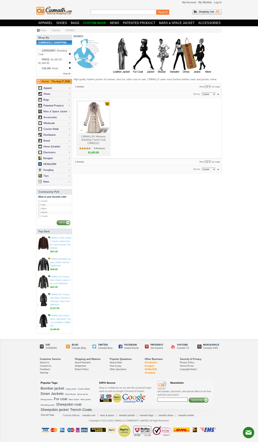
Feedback (45, 369)
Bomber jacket (52, 388)
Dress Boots (70, 394)
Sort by (196, 94)
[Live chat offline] (248, 432)
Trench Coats (81, 410)
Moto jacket (86, 399)
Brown (44, 212)
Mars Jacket (74, 399)
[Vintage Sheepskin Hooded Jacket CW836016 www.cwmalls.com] (43, 242)
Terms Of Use (187, 366)
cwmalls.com (88, 415)
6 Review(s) (99, 148)
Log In (218, 2)
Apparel (45, 23)
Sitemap (44, 372)
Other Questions (118, 369)
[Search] (162, 12)
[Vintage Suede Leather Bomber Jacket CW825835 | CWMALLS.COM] (43, 263)
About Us (44, 362)
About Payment (82, 362)
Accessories (209, 23)
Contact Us (45, 366)
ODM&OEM (151, 369)
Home (43, 30)
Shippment (80, 366)
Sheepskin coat (68, 404)
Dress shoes (82, 394)
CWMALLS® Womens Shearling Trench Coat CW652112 (93, 140)
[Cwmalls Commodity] (54, 11)
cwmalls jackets (127, 415)
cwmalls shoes (165, 415)
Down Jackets (52, 394)
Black (44, 208)
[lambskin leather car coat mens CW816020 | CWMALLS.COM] (43, 302)
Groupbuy (150, 372)
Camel (44, 216)
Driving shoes (46, 399)
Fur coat (60, 399)
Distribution (151, 362)
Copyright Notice (188, 369)
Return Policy (82, 369)
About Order (116, 362)
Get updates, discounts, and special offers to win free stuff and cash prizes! (184, 393)
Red (43, 205)
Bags (75, 23)
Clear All (66, 73)
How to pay (115, 366)
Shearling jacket (48, 405)
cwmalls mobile (186, 415)
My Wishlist (205, 2)
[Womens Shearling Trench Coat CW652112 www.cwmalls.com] (93, 117)
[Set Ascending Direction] (218, 94)
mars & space (107, 415)
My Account (189, 2)
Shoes (61, 23)
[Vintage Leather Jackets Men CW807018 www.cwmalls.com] (43, 284)
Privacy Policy (187, 362)
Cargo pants (71, 389)
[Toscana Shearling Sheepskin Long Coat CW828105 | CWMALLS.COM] (43, 320)
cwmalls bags (147, 415)
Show (201, 86)
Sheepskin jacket (55, 410)
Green (44, 201)
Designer (149, 366)
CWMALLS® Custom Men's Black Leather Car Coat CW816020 (60, 300)
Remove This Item (70, 54)
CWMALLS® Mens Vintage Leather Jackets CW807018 (60, 282)
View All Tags (47, 415)
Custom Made (94, 23)
